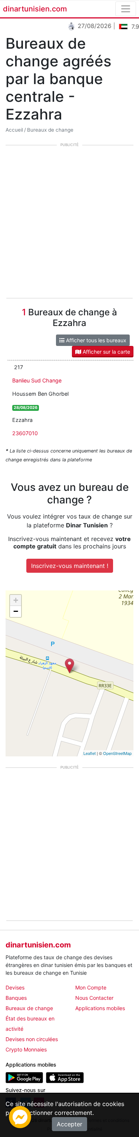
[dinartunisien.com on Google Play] (24, 1077)
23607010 (25, 433)
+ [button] (15, 600)
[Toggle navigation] (125, 8)
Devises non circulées (32, 1039)
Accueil (14, 130)
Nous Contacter (94, 998)
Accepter (69, 1124)
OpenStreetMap (117, 753)
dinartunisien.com (35, 8)
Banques (16, 998)
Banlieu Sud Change (37, 380)
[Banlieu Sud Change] (69, 665)
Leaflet (89, 753)
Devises (15, 987)
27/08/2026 (91, 26)
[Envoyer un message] (20, 1116)
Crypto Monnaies (26, 1049)
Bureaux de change (50, 130)
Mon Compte (90, 987)
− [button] (15, 611)
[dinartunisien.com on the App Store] (64, 1077)
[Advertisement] (69, 222)
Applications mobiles (100, 1008)
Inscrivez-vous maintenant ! (69, 565)
